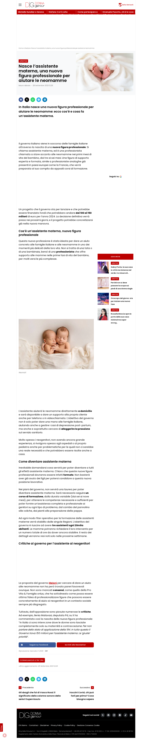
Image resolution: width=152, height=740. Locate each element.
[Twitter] (27, 99)
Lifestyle (27, 48)
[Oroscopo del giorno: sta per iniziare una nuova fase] (103, 299)
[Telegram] (38, 99)
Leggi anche (115, 257)
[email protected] (65, 731)
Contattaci (33, 725)
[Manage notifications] (5, 735)
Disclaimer (44, 725)
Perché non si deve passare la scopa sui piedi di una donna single (122, 285)
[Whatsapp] (33, 99)
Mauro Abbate (24, 85)
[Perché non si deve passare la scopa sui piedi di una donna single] (103, 283)
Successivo (85, 687)
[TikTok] (125, 715)
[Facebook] (21, 99)
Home (21, 48)
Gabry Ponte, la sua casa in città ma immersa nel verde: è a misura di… (122, 270)
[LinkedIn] (44, 99)
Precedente (28, 687)
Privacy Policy (56, 725)
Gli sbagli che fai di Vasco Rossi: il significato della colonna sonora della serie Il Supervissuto (40, 696)
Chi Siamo (23, 725)
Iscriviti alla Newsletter (75, 644)
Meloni (53, 583)
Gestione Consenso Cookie (88, 725)
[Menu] (21, 5)
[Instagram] (114, 715)
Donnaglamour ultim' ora (31, 660)
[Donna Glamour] (35, 5)
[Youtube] (131, 715)
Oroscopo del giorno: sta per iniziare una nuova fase (122, 301)
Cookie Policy (69, 725)
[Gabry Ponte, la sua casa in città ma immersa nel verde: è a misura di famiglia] (103, 267)
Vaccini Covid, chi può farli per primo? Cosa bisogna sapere (81, 696)
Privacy (1, 728)
